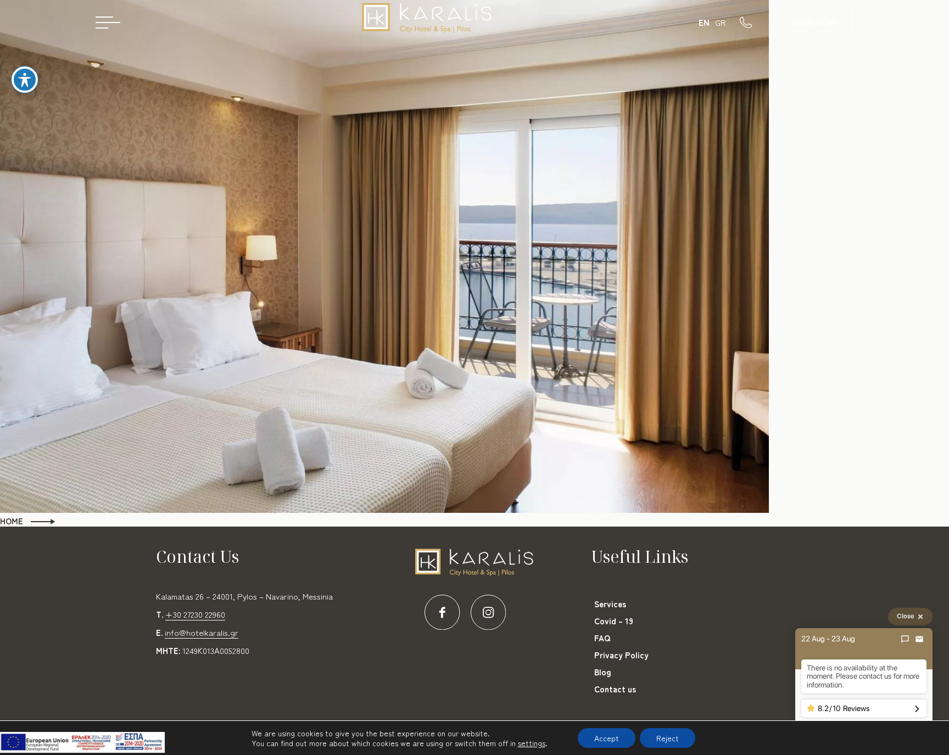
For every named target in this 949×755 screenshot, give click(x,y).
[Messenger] (905, 639)
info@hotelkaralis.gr (201, 632)
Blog (602, 672)
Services (610, 603)
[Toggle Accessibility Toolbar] (25, 79)
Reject (667, 737)
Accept (606, 737)
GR (720, 22)
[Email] (919, 639)
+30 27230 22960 (195, 614)
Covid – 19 (613, 621)
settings (531, 743)
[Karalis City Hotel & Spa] (427, 22)
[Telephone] (757, 22)
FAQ (602, 638)
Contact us (615, 689)
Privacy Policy (621, 655)
